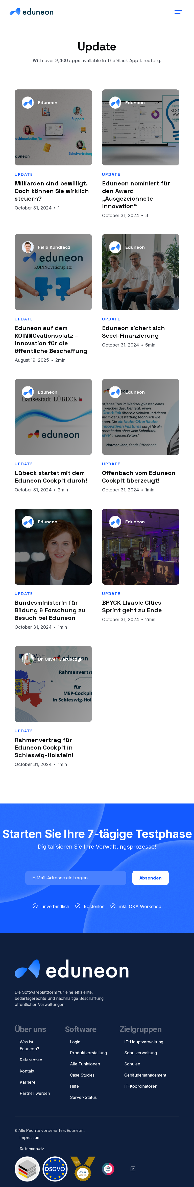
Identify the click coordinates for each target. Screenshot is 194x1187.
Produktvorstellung (88, 1052)
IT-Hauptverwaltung (143, 1041)
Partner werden (35, 1093)
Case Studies (82, 1075)
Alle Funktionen (85, 1063)
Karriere (27, 1082)
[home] (31, 11)
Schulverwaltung (140, 1052)
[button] (178, 11)
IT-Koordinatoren (140, 1086)
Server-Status (83, 1097)
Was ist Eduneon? (29, 1045)
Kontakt (27, 1071)
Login (75, 1041)
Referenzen (31, 1059)
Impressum (30, 1137)
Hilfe (74, 1086)
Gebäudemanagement (145, 1075)
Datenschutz (32, 1148)
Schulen (132, 1063)
